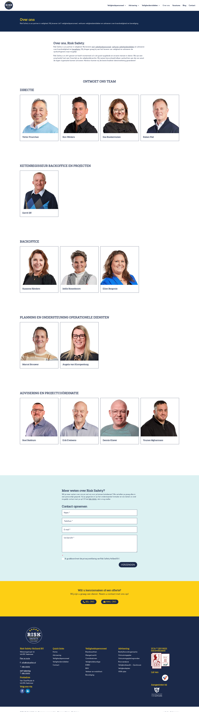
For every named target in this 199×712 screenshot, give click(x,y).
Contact (192, 5)
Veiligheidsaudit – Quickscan (129, 665)
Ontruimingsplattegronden (129, 658)
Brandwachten (91, 652)
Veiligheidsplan (124, 668)
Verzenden (128, 564)
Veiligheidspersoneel (115, 5)
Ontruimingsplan (124, 655)
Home (55, 652)
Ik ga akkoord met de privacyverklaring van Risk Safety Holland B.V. (92, 559)
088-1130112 (93, 499)
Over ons (166, 5)
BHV (87, 668)
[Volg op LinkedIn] (27, 691)
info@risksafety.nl (29, 663)
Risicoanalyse (123, 662)
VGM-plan (122, 672)
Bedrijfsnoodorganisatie (127, 652)
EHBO (87, 665)
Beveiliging (89, 675)
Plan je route (25, 658)
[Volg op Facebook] (22, 691)
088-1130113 (26, 673)
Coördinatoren (91, 658)
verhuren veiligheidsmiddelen (123, 47)
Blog (184, 5)
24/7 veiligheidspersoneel (101, 47)
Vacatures (176, 5)
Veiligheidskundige (92, 662)
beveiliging (76, 49)
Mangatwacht (91, 655)
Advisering (133, 5)
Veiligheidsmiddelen (150, 5)
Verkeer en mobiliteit (93, 672)
